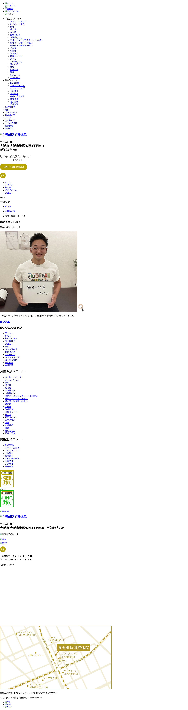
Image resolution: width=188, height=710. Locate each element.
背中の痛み (15, 64)
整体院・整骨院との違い (21, 45)
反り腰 (13, 32)
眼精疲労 (14, 53)
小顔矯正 (14, 91)
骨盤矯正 (14, 104)
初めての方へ (11, 190)
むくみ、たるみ (17, 24)
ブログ (8, 118)
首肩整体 (14, 102)
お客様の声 (10, 120)
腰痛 (12, 67)
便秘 (12, 27)
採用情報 (9, 126)
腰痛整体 (14, 99)
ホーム (8, 182)
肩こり (13, 59)
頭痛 (12, 72)
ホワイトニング (17, 88)
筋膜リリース (16, 56)
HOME (8, 206)
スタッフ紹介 (11, 112)
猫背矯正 (14, 94)
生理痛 (13, 51)
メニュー (9, 193)
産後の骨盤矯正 (17, 96)
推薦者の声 (10, 115)
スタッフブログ (12, 357)
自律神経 (14, 69)
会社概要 (9, 128)
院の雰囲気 (10, 107)
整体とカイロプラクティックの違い (26, 40)
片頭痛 (13, 48)
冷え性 (13, 29)
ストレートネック (18, 21)
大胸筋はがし (16, 37)
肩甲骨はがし (16, 61)
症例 (7, 110)
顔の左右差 (15, 75)
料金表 (8, 187)
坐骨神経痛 (15, 35)
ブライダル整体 (17, 86)
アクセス (9, 185)
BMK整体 (14, 83)
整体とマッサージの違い (21, 43)
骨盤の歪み (15, 78)
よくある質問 (11, 123)
